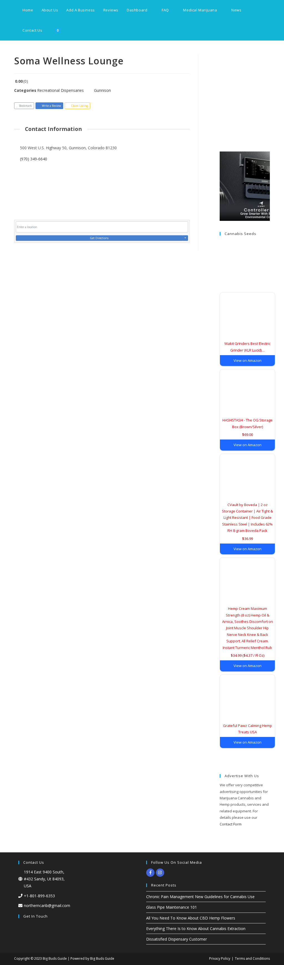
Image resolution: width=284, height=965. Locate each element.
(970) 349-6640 (33, 158)
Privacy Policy (219, 958)
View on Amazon (248, 360)
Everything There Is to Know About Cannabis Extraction (195, 928)
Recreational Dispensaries (60, 90)
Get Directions (99, 238)
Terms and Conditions (252, 958)
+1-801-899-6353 (39, 895)
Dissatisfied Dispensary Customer (176, 939)
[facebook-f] (151, 872)
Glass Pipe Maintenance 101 (171, 907)
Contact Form (231, 824)
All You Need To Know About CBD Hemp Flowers (190, 918)
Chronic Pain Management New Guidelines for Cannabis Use (200, 896)
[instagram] (161, 872)
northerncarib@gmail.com (47, 905)
